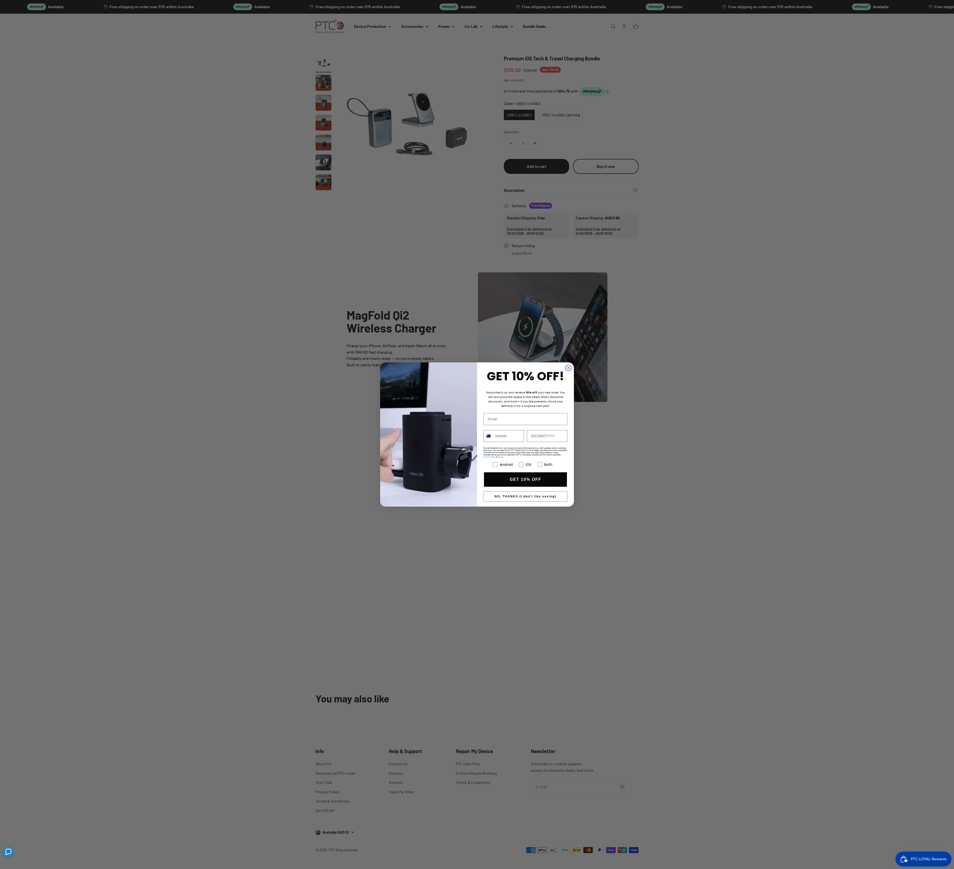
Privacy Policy (489, 457)
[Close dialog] (568, 368)
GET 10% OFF (525, 479)
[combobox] (488, 436)
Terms (500, 457)
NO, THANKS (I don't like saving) (525, 496)
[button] (8, 852)
